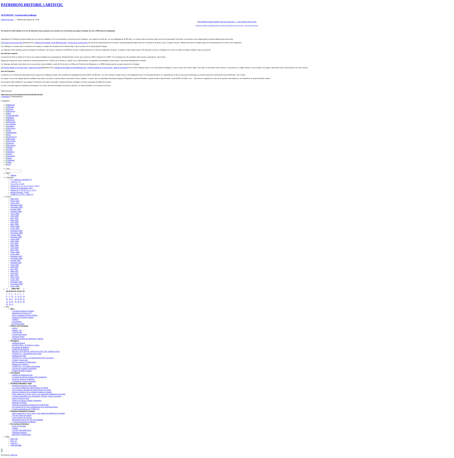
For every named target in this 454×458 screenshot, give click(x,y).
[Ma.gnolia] (10, 139)
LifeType (13, 455)
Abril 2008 (14, 248)
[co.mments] (11, 124)
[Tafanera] (10, 107)
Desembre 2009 (16, 205)
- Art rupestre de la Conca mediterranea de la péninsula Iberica (34, 407)
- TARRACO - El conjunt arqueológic (25, 366)
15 (7, 299)
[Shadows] (10, 152)
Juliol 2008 (14, 241)
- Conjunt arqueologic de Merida (23, 422)
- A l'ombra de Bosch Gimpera (22, 311)
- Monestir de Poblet (18, 403)
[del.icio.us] (10, 111)
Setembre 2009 (16, 212)
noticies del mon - (7, 20)
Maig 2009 (14, 220)
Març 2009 (14, 224)
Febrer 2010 (15, 201)
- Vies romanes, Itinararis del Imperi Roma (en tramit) (31, 390)
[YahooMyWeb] (12, 115)
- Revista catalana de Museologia (23, 362)
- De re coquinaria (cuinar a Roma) (24, 315)
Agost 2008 (14, 239)
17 (12, 299)
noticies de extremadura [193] (21, 188)
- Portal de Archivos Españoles (22, 379)
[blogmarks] (10, 122)
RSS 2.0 (13, 441)
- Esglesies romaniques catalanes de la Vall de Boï (29, 405)
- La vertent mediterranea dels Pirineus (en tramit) (29, 388)
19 (18, 299)
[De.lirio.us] (10, 128)
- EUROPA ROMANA (20, 349)
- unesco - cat (16, 330)
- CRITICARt (16, 332)
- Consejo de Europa (19, 334)
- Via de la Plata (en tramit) (21, 415)
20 (21, 299)
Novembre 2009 (16, 207)
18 (16, 299)
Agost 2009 (14, 214)
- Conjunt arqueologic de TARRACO (25, 409)
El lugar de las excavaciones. (61, 43)
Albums (13, 175)
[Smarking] (10, 156)
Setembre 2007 (16, 263)
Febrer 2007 (15, 278)
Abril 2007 (14, 273)
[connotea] (10, 126)
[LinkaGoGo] (11, 137)
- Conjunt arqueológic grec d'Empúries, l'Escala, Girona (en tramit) (36, 396)
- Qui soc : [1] (15, 182)
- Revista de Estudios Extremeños (23, 369)
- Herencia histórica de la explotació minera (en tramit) (31, 392)
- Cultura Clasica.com (19, 360)
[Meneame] (10, 105)
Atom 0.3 (13, 443)
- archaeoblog (16, 322)
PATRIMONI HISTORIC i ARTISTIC (32, 4)
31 (12, 304)
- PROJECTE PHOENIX (21, 435)
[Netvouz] (10, 143)
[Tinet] (2, 451)
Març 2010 (14, 199)
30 (10, 304)
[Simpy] (9, 154)
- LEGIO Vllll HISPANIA (21, 430)
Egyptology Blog (17, 324)
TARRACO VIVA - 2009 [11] (21, 194)
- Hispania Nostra (17, 337)
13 (21, 296)
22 (7, 302)
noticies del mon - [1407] (19, 192)
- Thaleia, (14, 428)
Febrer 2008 (15, 252)
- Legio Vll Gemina (18, 426)
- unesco (14, 328)
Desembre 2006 (16, 282)
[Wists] (9, 162)
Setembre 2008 (16, 237)
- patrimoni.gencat (18, 343)
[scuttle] (9, 150)
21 (24, 299)
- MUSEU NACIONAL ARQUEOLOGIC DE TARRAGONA (35, 351)
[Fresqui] (9, 109)
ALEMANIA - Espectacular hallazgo (19, 15)
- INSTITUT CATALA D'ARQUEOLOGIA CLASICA (32, 358)
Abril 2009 (14, 222)
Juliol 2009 (14, 216)
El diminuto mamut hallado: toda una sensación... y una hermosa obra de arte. (227, 25)
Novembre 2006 (16, 284)
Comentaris (5, 97)
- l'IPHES (15, 320)
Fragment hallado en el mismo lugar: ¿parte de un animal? (90, 68)
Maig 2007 (14, 271)
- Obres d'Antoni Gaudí (20, 398)
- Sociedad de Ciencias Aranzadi (23, 381)
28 (24, 302)
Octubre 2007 (15, 261)
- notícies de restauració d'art (22, 375)
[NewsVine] (10, 141)
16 (10, 299)
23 (10, 302)
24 (12, 302)
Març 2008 (14, 250)
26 (18, 302)
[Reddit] (9, 147)
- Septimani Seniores (19, 432)
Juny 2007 (14, 269)
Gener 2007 (14, 280)
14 (24, 296)
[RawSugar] (10, 145)
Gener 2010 (14, 203)
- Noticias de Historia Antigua (22, 317)
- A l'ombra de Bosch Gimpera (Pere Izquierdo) (29, 377)
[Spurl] (9, 158)
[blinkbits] (10, 118)
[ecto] (8, 165)
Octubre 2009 (15, 209)
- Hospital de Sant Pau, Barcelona (24, 386)
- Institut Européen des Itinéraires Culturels (27, 339)
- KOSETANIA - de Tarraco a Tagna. (25, 345)
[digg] (8, 113)
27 (21, 302)
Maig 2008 (14, 246)
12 (18, 296)
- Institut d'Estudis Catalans (21, 371)
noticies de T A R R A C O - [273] (23, 190)
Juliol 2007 (14, 267)
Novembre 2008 (16, 233)
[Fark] (8, 130)
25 (16, 302)
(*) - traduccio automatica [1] (21, 180)
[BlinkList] (10, 120)
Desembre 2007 (16, 256)
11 (15, 296)
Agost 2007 (14, 265)
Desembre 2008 (16, 231)
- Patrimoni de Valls (18, 356)
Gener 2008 (14, 254)
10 (12, 296)
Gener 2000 (14, 286)
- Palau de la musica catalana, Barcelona (26, 401)
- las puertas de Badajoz (20, 347)
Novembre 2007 (16, 258)
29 (7, 304)
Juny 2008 (14, 243)
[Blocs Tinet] (2, 450)
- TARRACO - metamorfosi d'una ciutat (26, 354)
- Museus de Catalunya (19, 364)
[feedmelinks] (11, 133)
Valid (16, 445)
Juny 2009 (14, 218)
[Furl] (8, 135)
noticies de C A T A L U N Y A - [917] (24, 186)
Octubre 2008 (15, 235)
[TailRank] (10, 160)
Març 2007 (14, 275)
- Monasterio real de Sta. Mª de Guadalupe (27, 420)
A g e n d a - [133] (17, 184)
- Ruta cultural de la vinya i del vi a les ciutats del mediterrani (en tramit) (38, 413)
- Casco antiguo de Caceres (21, 418)
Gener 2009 (14, 229)
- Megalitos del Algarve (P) (21, 313)
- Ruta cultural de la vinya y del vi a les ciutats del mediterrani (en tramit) (38, 394)
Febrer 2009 (15, 226)
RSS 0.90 (14, 439)
